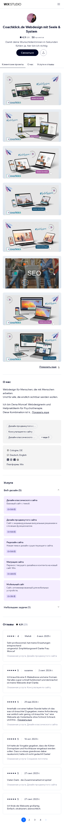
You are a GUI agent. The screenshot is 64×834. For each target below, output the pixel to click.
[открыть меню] (59, 4)
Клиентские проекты (13, 64)
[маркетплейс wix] (12, 4)
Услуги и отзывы (45, 64)
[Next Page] (46, 819)
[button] (32, 89)
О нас (30, 64)
